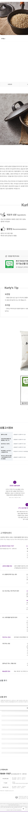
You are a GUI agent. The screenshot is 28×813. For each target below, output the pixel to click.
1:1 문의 (5, 783)
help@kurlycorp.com (9, 790)
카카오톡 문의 (5, 778)
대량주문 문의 (5, 787)
